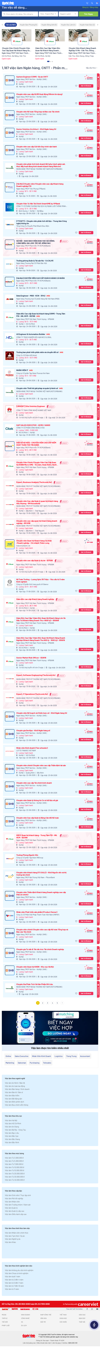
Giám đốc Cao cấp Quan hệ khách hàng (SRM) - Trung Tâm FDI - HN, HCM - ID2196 (40, 314)
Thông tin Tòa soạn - (43, 1340)
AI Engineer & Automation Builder (33, 334)
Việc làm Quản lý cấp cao (14, 1211)
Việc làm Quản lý (11, 1208)
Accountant (85, 1056)
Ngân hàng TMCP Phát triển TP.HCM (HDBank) (33, 246)
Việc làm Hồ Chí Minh (13, 1123)
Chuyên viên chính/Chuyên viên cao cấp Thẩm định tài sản (41, 765)
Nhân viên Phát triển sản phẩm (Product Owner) (36, 912)
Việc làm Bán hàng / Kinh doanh (17, 1089)
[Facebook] (87, 1309)
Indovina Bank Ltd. (23, 546)
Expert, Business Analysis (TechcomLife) (34, 482)
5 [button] (57, 1003)
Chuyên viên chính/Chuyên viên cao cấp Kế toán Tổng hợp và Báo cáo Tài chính (42, 930)
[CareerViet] (87, 1304)
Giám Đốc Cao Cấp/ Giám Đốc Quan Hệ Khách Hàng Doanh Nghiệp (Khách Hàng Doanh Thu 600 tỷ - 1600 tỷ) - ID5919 (40, 639)
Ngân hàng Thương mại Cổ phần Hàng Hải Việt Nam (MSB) (37, 299)
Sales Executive (21, 1056)
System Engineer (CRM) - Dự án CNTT (32, 76)
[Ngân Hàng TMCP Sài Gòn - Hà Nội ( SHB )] (10, 80)
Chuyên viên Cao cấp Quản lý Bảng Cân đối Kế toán (37, 818)
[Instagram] (92, 1309)
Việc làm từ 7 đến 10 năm (14, 1286)
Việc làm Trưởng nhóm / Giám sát (17, 1205)
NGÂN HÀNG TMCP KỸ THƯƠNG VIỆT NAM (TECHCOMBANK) (38, 486)
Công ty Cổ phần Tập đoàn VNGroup (29, 858)
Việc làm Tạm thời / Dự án (15, 1236)
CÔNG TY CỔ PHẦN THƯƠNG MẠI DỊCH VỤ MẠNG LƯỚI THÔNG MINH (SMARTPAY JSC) (41, 206)
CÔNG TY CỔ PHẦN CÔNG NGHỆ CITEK (30, 428)
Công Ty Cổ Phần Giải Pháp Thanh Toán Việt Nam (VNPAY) (37, 915)
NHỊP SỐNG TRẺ (45, 1315)
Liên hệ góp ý (56, 1343)
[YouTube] (97, 1309)
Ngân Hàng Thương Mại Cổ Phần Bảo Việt (31, 263)
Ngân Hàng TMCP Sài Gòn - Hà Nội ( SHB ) (31, 79)
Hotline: (69, 1343)
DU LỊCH (24, 1325)
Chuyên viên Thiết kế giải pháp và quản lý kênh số (39, 388)
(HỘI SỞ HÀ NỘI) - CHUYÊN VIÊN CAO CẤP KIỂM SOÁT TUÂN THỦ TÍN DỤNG (36, 443)
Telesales (47, 1063)
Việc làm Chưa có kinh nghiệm (16, 1273)
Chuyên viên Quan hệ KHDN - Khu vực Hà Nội (35, 967)
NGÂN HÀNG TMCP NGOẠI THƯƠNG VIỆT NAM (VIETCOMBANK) (39, 169)
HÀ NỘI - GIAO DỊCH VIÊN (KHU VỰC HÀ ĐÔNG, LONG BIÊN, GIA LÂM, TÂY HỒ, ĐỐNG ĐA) (35, 242)
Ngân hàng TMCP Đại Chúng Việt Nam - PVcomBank (35, 877)
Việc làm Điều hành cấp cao (15, 1214)
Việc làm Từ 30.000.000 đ (14, 1177)
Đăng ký (85, 7)
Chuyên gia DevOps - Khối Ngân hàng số (33, 730)
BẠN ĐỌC (82, 1318)
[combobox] (20, 13)
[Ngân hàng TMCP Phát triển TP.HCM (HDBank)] (10, 244)
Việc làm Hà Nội (11, 1120)
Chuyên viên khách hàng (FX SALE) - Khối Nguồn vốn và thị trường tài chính (41, 873)
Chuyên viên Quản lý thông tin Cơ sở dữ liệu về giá (37, 800)
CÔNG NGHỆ (25, 1318)
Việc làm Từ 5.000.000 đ (14, 1161)
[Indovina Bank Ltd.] (10, 544)
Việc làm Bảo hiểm (12, 1095)
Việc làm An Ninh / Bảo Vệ (15, 1083)
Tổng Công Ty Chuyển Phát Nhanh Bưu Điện (32, 226)
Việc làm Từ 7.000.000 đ (14, 1164)
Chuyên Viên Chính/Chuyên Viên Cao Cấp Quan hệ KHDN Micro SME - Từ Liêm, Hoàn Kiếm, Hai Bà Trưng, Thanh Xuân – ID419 (36, 463)
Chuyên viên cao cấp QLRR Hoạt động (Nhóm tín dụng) (39, 94)
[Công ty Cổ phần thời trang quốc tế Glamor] (9, 583)
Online (8, 1056)
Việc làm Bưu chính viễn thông (16, 1105)
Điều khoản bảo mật (44, 1343)
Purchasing (34, 1063)
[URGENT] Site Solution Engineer (30, 406)
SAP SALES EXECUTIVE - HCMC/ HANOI (33, 425)
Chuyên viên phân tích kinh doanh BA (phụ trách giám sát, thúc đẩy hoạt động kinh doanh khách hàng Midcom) (40, 165)
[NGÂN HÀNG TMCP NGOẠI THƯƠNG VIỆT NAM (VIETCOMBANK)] (9, 167)
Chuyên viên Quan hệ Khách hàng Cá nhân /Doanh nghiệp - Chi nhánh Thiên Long (34, 541)
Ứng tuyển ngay (86, 86)
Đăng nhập (94, 7)
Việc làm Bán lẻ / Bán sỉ (14, 1092)
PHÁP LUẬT (6, 1325)
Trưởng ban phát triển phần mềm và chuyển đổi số (39, 352)
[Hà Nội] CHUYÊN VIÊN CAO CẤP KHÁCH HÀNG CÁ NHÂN (40, 278)
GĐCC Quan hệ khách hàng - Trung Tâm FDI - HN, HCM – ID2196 (36, 836)
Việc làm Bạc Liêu (12, 1133)
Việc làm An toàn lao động (15, 1086)
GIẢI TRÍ (43, 1322)
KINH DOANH (25, 1315)
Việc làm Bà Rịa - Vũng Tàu (15, 1130)
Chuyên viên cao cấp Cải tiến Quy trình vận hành (36, 146)
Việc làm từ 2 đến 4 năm (14, 1280)
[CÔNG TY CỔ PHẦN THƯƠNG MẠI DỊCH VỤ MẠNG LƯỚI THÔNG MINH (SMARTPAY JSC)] (9, 207)
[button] (92, 3)
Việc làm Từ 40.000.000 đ (14, 1180)
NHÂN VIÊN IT (24, 370)
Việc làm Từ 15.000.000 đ (14, 1170)
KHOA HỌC (63, 1318)
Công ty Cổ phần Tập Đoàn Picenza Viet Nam (33, 373)
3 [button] (47, 1003)
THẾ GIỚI (5, 1322)
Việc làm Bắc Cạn (11, 1136)
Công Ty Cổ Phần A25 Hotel (26, 355)
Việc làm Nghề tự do (12, 1239)
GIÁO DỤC (82, 1315)
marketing (10, 1063)
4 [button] (52, 1003)
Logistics (59, 1056)
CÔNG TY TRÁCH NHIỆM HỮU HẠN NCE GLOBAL (34, 337)
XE (22, 1322)
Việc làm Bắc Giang (12, 1139)
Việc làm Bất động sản (13, 1099)
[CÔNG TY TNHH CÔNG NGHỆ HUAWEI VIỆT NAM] (9, 409)
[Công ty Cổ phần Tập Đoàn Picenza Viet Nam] (9, 373)
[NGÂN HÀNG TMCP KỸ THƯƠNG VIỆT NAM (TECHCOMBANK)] (9, 485)
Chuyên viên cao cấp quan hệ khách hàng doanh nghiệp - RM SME (36, 522)
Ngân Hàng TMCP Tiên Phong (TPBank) (30, 189)
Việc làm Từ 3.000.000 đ (14, 1158)
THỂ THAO (63, 1315)
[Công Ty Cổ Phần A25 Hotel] (9, 355)
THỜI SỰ (4, 1318)
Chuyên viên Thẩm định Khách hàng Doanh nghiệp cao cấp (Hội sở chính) (41, 893)
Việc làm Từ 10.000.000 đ (14, 1167)
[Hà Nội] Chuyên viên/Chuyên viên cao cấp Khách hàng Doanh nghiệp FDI (39, 185)
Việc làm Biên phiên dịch (14, 1102)
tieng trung (71, 1056)
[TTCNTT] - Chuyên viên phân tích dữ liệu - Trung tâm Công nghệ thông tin (41, 222)
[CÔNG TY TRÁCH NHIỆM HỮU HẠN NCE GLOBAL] (9, 337)
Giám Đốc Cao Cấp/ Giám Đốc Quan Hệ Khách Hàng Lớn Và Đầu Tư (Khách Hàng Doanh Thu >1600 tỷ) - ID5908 (40, 619)
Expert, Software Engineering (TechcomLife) (35, 675)
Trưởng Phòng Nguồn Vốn (27, 855)
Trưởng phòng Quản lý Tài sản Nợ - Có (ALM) (34, 260)
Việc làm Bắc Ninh (12, 1142)
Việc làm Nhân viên (12, 1201)
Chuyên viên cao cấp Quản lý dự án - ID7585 (34, 560)
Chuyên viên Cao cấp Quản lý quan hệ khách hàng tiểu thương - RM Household (37, 502)
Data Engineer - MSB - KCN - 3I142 (33, 295)
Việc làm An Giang (12, 1127)
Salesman (22, 1063)
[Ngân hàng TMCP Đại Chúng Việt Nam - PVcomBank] (9, 876)
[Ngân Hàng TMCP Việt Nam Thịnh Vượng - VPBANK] (9, 317)
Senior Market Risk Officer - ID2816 (31, 657)
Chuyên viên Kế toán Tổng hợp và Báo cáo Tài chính (38, 111)
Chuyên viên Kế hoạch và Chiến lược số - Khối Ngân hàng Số (41, 713)
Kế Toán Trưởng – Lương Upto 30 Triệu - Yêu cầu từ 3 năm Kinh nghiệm (40, 580)
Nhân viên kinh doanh (41, 1056)
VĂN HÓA (43, 1318)
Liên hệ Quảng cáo (29, 1343)
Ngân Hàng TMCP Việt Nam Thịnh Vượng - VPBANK (35, 319)
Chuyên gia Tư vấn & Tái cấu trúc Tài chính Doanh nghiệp (40, 949)
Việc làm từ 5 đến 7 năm (14, 1283)
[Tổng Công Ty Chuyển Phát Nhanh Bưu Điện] (9, 224)
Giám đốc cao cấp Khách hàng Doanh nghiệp (35, 599)
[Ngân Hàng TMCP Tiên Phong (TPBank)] (10, 187)
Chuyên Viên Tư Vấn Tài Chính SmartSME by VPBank (38, 203)
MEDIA (4, 1315)
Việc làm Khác (10, 1242)
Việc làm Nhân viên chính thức (16, 1233)
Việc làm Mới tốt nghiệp (14, 1198)
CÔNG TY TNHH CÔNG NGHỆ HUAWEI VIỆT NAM (33, 410)
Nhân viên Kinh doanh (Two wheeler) (32, 748)
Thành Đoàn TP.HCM (57, 1340)
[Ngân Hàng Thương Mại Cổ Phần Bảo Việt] (9, 264)
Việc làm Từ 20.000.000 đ (14, 1173)
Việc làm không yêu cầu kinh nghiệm (19, 1270)
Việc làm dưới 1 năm (12, 1276)
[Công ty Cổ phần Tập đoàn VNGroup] (9, 858)
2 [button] (42, 1003)
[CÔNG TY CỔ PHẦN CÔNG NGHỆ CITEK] (9, 428)
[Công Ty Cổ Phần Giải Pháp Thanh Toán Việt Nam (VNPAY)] (10, 915)
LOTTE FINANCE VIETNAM (26, 750)
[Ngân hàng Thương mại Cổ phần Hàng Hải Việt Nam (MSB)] (9, 299)
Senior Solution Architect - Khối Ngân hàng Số (36, 129)
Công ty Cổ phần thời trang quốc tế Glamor (32, 584)
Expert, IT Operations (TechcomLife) (32, 694)
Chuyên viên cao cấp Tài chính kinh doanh (34, 783)
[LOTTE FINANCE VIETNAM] (9, 751)
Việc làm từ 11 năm (12, 1289)
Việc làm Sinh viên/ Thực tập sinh (18, 1195)
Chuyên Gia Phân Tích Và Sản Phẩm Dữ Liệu (34, 984)
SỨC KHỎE (63, 1322)
